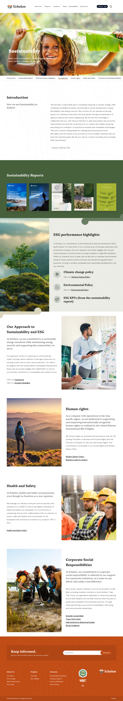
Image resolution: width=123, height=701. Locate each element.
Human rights (75, 78)
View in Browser (16, 193)
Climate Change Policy (80, 277)
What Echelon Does (13, 682)
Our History (10, 676)
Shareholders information (58, 676)
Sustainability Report (25, 78)
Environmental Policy (80, 290)
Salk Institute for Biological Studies (80, 622)
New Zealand (35, 679)
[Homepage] (16, 6)
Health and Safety (89, 78)
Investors (56, 6)
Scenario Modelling (22, 383)
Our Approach (63, 78)
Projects (47, 6)
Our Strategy (11, 679)
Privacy (113, 698)
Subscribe (106, 653)
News (65, 6)
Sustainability (73, 6)
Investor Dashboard (56, 682)
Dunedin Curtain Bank (75, 616)
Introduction (11, 78)
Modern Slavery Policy (75, 456)
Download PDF (16, 207)
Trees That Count (73, 619)
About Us (38, 6)
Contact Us (84, 6)
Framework (19, 379)
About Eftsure (54, 684)
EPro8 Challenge (73, 625)
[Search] (111, 6)
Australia (34, 676)
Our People (10, 684)
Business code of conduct (77, 460)
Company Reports (56, 679)
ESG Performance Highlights (45, 78)
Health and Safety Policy (17, 530)
